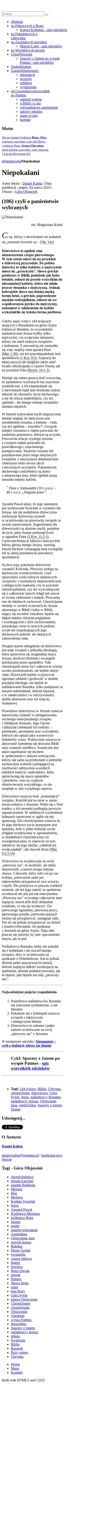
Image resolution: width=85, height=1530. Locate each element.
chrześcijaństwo (22, 1177)
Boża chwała (20, 1271)
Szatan (15, 1109)
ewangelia (18, 1254)
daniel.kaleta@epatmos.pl (20, 1155)
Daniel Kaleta (32, 183)
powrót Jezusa (21, 1242)
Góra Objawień (26, 192)
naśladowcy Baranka (46, 1097)
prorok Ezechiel (22, 1181)
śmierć (15, 1263)
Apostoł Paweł (21, 1209)
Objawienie (19, 1312)
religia (15, 1336)
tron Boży (18, 1291)
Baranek (17, 1348)
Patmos (16, 1279)
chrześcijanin (20, 1093)
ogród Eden (27, 1105)
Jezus (25, 1097)
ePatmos (8, 161)
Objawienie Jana (23, 1238)
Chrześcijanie (20, 1303)
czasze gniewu (21, 1258)
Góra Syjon (19, 1295)
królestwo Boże (22, 1218)
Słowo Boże (20, 1283)
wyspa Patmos (21, 1320)
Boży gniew (19, 1352)
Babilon (16, 1246)
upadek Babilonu (23, 1185)
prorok (15, 1275)
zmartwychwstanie (24, 1230)
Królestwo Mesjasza (25, 1214)
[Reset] (46, 14)
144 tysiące (28, 1089)
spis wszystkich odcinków (30, 1066)
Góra (17, 161)
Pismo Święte (20, 1250)
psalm (15, 1226)
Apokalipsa (19, 1234)
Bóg (14, 1193)
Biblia (42, 1089)
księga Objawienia (24, 1299)
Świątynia (18, 1340)
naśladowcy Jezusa (24, 1101)
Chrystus (54, 1089)
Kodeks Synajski (23, 1201)
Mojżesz (17, 1197)
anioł (14, 1287)
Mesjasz (16, 1189)
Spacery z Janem (50, 1105)
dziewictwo (39, 1093)
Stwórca (17, 1267)
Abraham (17, 1316)
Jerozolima (18, 1324)
